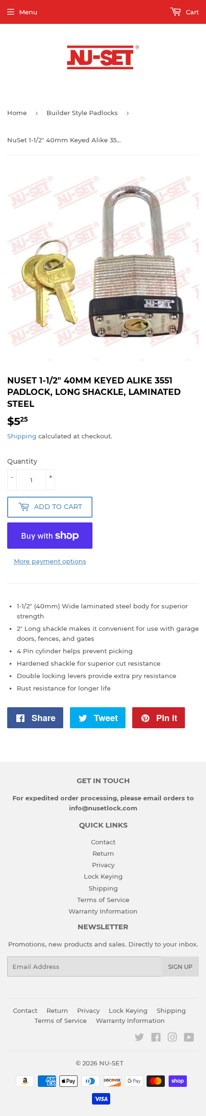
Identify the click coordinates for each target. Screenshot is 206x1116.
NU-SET (111, 1063)
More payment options (50, 561)
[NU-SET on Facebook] (156, 1038)
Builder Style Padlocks (82, 113)
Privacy (103, 865)
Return (103, 853)
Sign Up (180, 966)
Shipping (21, 436)
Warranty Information (103, 911)
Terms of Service (103, 899)
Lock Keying (103, 876)
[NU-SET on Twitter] (139, 1038)
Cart (191, 12)
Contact (103, 842)
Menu (28, 12)
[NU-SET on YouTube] (189, 1038)
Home (17, 113)
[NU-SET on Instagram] (172, 1038)
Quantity (22, 461)
